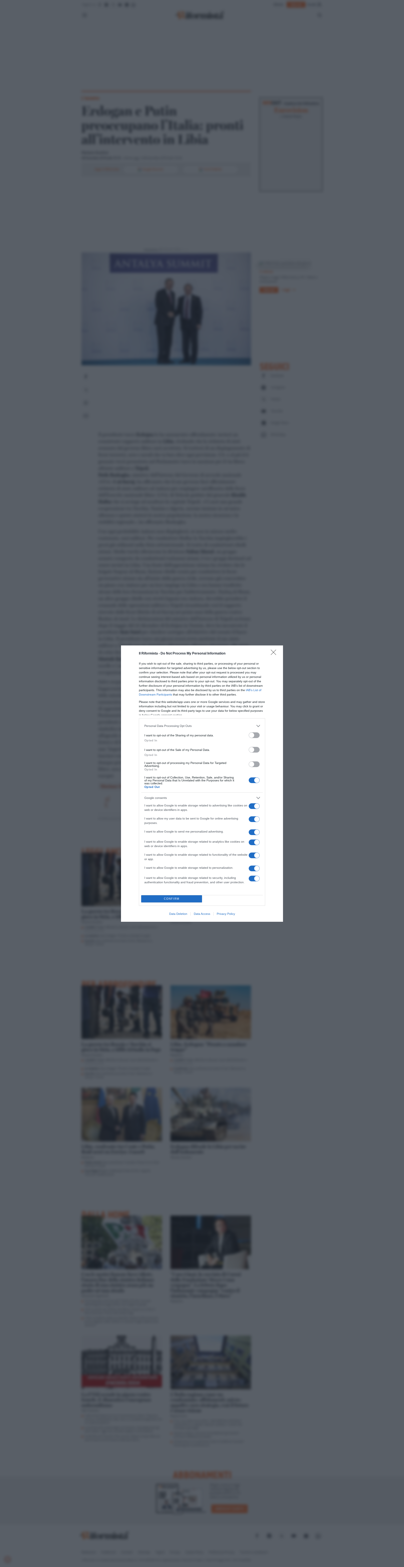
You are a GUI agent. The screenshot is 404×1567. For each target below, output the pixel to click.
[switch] (254, 735)
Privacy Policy (226, 913)
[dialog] (202, 783)
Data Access (202, 913)
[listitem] (202, 726)
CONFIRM (171, 898)
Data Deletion (178, 913)
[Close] (275, 654)
